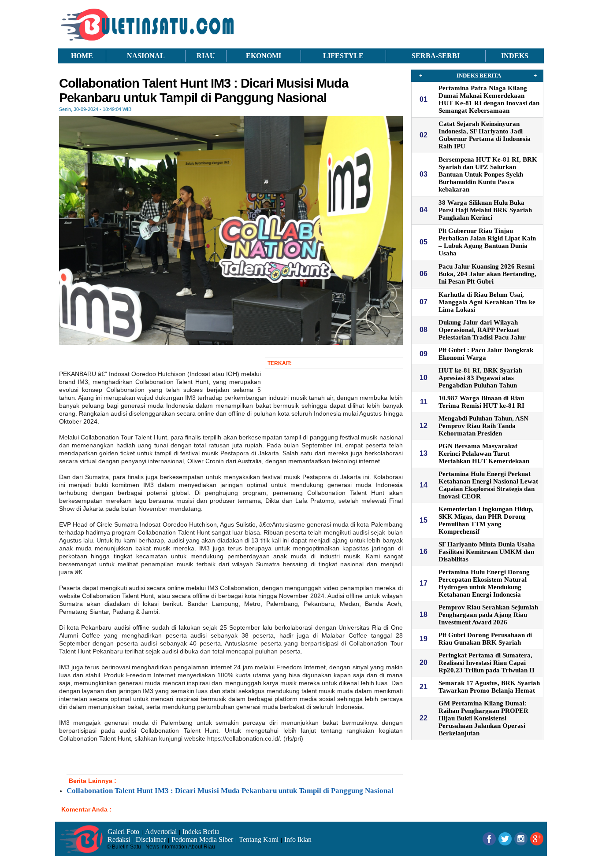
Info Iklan (298, 839)
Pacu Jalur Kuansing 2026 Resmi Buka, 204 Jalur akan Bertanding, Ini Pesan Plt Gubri (487, 274)
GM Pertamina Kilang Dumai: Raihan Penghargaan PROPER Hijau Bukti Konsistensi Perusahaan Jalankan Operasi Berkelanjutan (483, 718)
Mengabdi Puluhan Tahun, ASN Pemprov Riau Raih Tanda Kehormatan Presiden (483, 426)
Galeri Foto (123, 831)
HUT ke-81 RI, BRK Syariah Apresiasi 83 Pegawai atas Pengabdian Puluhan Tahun (480, 378)
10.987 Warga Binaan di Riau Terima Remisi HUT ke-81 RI (481, 402)
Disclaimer (151, 839)
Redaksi (119, 839)
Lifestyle (343, 55)
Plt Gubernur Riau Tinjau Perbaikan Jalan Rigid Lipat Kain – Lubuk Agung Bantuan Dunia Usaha (487, 242)
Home (82, 55)
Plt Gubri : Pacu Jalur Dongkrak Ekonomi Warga (485, 354)
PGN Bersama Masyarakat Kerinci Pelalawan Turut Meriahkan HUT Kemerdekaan (483, 454)
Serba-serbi (436, 55)
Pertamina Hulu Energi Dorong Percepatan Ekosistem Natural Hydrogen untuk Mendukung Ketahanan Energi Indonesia (484, 583)
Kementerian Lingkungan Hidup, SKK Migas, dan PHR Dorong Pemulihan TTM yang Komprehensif (486, 520)
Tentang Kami (259, 839)
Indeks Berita (200, 831)
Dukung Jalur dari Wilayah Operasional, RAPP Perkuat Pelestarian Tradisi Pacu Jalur (482, 330)
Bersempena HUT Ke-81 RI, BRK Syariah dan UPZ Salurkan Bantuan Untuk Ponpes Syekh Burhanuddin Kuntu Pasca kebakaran (487, 174)
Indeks (514, 55)
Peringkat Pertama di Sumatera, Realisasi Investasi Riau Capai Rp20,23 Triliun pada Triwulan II (486, 663)
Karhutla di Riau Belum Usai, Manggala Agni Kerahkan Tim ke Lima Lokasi (486, 302)
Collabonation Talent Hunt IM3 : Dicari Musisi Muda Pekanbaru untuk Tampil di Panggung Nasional (230, 790)
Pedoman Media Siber (202, 839)
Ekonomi (263, 55)
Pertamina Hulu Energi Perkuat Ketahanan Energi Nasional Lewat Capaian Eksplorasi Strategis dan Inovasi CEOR (488, 485)
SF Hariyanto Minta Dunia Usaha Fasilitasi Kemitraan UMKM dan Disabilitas (486, 552)
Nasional (146, 55)
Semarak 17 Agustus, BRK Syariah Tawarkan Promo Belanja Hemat (489, 686)
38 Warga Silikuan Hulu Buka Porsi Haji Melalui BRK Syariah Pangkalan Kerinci (485, 210)
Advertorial (161, 831)
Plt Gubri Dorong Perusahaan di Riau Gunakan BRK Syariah (485, 638)
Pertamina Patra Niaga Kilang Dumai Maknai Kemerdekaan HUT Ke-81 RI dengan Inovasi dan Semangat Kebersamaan (488, 99)
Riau (206, 55)
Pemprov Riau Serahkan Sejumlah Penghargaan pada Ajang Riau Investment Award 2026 (488, 615)
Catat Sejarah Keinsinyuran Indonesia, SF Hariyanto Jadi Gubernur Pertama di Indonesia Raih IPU (484, 135)
